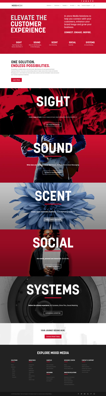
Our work (72, 5)
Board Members (67, 379)
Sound (13, 371)
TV (22, 47)
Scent (13, 373)
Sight (13, 369)
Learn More (16, 80)
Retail (30, 378)
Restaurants (32, 376)
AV (85, 45)
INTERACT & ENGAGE (53, 266)
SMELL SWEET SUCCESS (53, 219)
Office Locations (85, 366)
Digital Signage (15, 45)
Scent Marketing (53, 45)
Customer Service (86, 370)
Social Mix (71, 45)
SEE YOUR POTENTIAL (53, 125)
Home (12, 365)
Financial (31, 368)
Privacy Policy (67, 366)
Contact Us (84, 365)
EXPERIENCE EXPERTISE (53, 313)
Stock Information (68, 382)
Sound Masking (89, 45)
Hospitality (31, 372)
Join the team (85, 372)
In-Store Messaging (35, 47)
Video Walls (18, 47)
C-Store (30, 366)
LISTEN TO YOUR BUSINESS (53, 173)
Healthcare (31, 370)
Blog (79, 5)
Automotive (31, 365)
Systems (14, 377)
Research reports (50, 377)
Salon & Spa (31, 379)
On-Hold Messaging (36, 45)
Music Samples (49, 365)
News (65, 365)
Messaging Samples (51, 366)
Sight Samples (49, 368)
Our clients (48, 381)
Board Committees (68, 381)
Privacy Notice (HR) (68, 368)
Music (30, 45)
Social (13, 375)
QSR (30, 374)
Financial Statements (69, 384)
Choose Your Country (86, 368)
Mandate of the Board (69, 377)
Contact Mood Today (53, 337)
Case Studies (49, 379)
